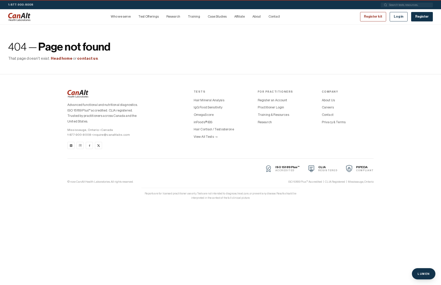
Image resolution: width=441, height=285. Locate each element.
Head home (61, 58)
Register (422, 16)
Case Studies (217, 16)
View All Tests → (206, 136)
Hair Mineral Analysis (209, 100)
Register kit (373, 16)
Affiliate (239, 16)
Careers (328, 107)
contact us (87, 58)
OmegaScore (204, 114)
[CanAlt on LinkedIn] (71, 145)
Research (173, 16)
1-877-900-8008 (20, 4)
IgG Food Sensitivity (208, 107)
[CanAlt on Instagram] (80, 145)
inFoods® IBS (203, 122)
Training (194, 16)
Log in (398, 16)
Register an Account (272, 100)
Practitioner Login (271, 107)
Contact (274, 16)
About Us (328, 100)
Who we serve (121, 16)
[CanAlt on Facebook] (89, 145)
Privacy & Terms (334, 122)
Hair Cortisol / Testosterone (214, 129)
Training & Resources (273, 114)
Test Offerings (148, 16)
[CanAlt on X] (98, 145)
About (256, 16)
